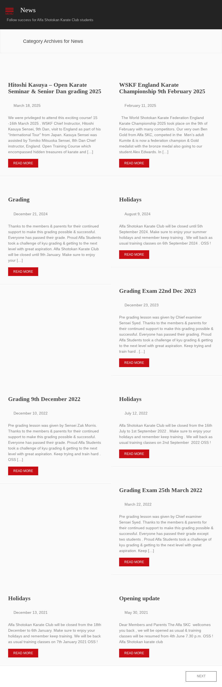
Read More (23, 163)
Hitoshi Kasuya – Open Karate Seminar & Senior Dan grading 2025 (54, 88)
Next (201, 676)
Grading (19, 199)
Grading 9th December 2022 (44, 399)
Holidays (130, 199)
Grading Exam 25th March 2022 (160, 490)
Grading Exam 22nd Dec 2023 (157, 290)
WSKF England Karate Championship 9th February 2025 (162, 88)
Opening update (139, 598)
